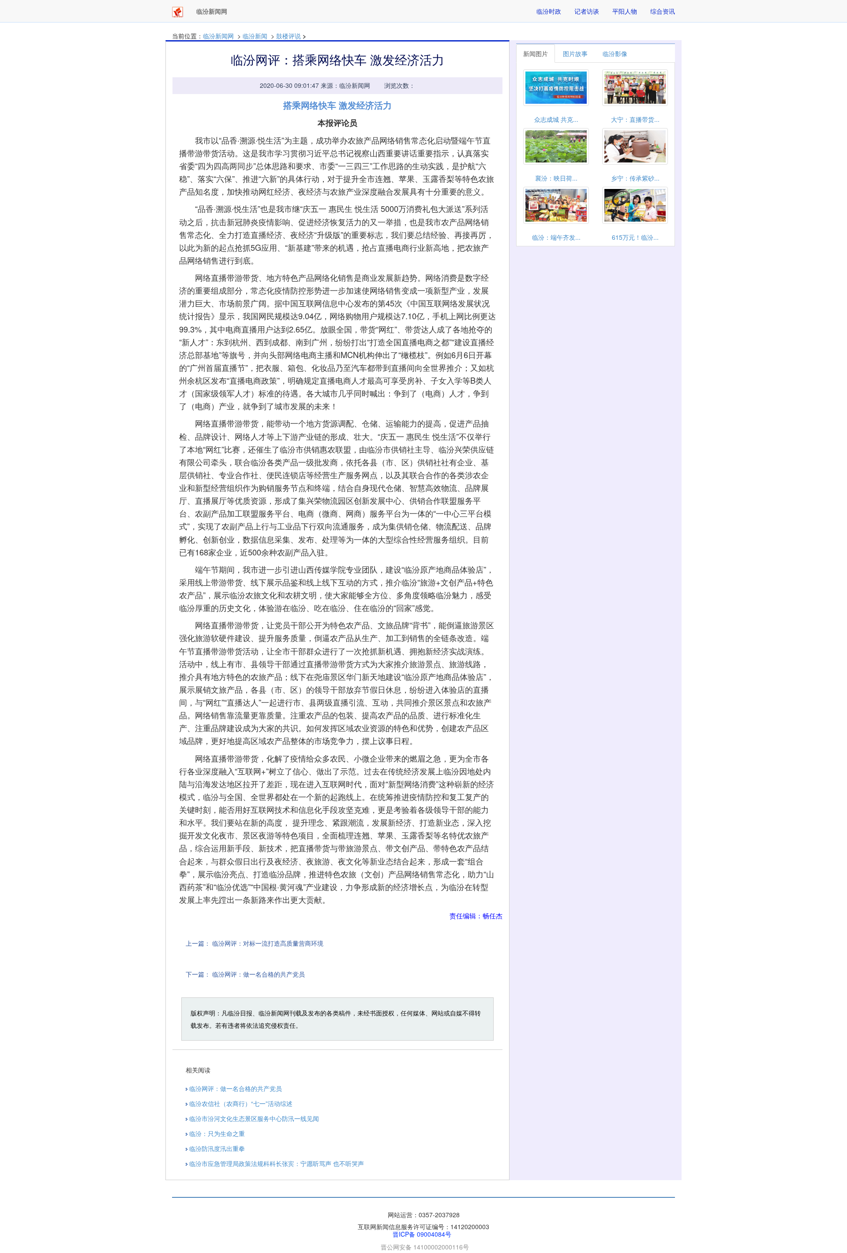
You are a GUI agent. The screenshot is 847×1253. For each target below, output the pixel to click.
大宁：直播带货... (635, 119)
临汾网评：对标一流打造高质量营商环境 (267, 943)
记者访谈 (586, 11)
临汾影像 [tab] (615, 53)
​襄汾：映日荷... (556, 178)
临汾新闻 (255, 35)
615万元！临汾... (635, 237)
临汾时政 (548, 11)
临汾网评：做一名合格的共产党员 (258, 974)
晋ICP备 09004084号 (422, 1234)
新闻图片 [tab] (535, 53)
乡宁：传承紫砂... (635, 178)
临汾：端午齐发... (556, 237)
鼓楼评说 (288, 35)
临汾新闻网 (218, 35)
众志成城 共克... (556, 119)
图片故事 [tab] (575, 53)
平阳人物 (624, 11)
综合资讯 (662, 11)
